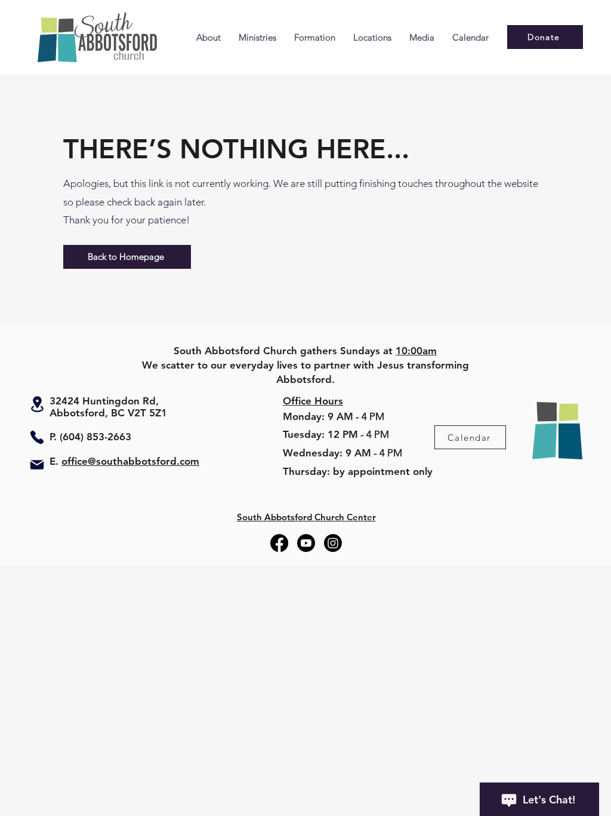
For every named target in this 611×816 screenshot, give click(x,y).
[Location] (37, 404)
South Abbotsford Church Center (306, 517)
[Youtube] (306, 543)
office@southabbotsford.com (130, 461)
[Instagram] (333, 543)
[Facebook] (279, 543)
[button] (208, 37)
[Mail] (37, 465)
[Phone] (37, 437)
